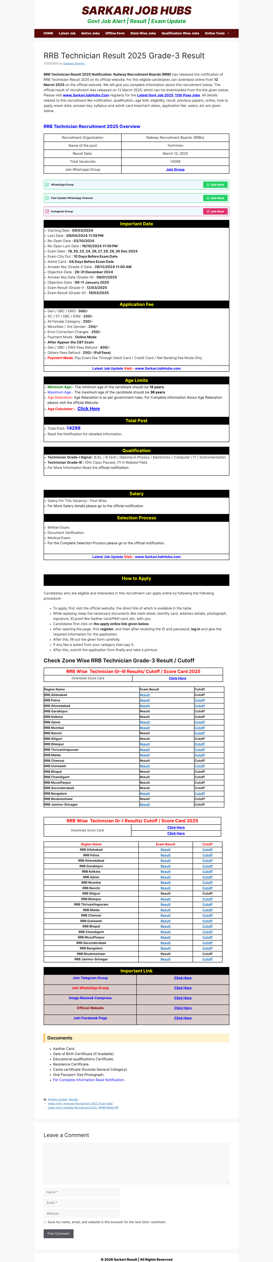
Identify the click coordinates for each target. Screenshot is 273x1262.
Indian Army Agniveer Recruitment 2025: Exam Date (80, 1103)
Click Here (183, 978)
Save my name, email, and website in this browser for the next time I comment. (107, 1222)
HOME (48, 33)
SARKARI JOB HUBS (136, 10)
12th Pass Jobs (187, 95)
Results (73, 1099)
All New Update (57, 1099)
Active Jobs (90, 33)
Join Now (217, 184)
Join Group (175, 169)
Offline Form (115, 33)
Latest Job (67, 33)
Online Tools (215, 33)
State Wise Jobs (143, 33)
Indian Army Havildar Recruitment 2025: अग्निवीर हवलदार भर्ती (83, 1107)
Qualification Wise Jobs (180, 33)
